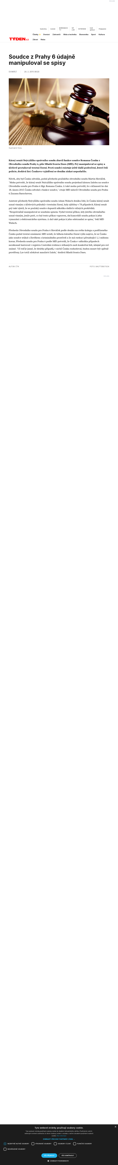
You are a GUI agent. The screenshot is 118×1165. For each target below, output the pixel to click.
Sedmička (43, 29)
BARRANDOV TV (63, 29)
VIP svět (73, 29)
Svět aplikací (92, 29)
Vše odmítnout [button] (68, 1155)
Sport (93, 34)
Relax (43, 39)
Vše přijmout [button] (49, 1155)
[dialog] (59, 1144)
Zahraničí (56, 34)
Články (35, 34)
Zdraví (35, 39)
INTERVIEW (82, 29)
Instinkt (52, 29)
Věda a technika (70, 34)
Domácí (46, 34)
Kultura (102, 34)
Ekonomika (83, 34)
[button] (59, 1139)
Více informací (61, 1136)
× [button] (115, 1127)
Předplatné (102, 29)
